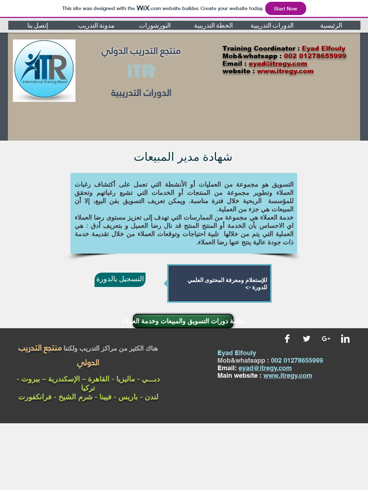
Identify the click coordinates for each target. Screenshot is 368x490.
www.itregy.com (287, 375)
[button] (37, 25)
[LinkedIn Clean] (345, 338)
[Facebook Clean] (287, 338)
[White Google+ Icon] (326, 338)
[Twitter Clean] (306, 338)
